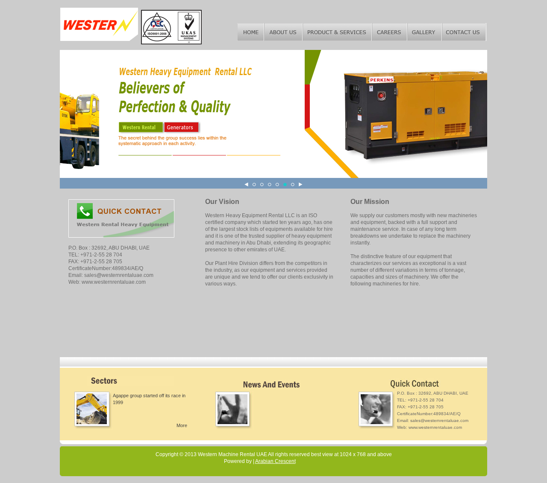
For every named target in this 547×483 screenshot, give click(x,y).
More (181, 425)
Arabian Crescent (275, 461)
